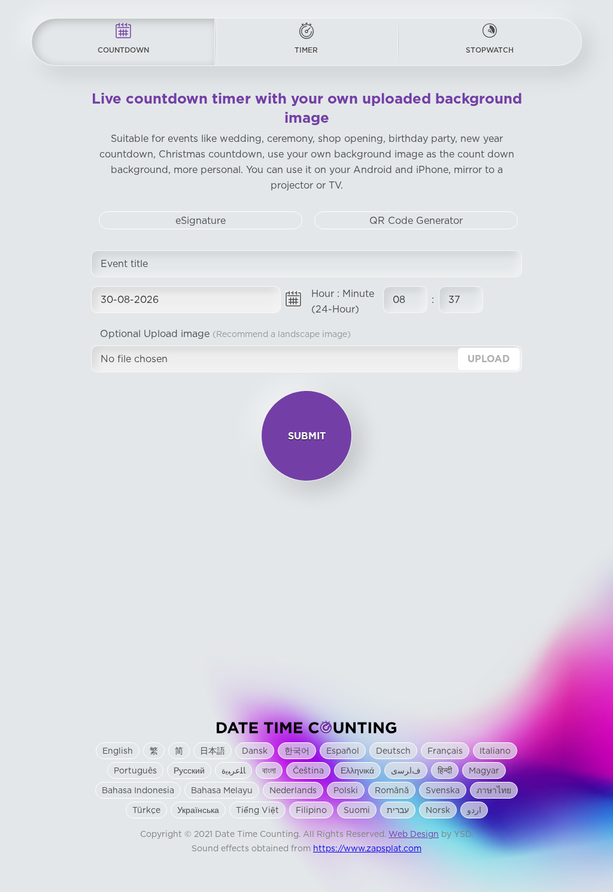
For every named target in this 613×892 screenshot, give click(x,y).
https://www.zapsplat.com (367, 849)
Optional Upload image (225, 334)
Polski (345, 791)
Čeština (308, 771)
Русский (189, 771)
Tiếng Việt (257, 810)
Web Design (414, 834)
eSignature (200, 221)
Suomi (357, 810)
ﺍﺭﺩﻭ (474, 810)
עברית (398, 810)
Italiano (495, 751)
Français (445, 751)
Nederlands (293, 791)
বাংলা (269, 771)
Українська (198, 810)
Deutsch (393, 751)
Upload (489, 359)
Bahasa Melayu (222, 791)
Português (135, 771)
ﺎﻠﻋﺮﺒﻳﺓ (233, 771)
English (117, 751)
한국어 (296, 751)
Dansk (255, 751)
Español (342, 751)
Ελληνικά (357, 771)
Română (392, 791)
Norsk (438, 810)
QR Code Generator (416, 221)
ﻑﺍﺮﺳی (406, 771)
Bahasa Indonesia (138, 791)
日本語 (212, 751)
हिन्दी (445, 771)
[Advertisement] (306, 601)
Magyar (484, 771)
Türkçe (146, 810)
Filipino (311, 810)
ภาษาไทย (494, 791)
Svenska (443, 791)
